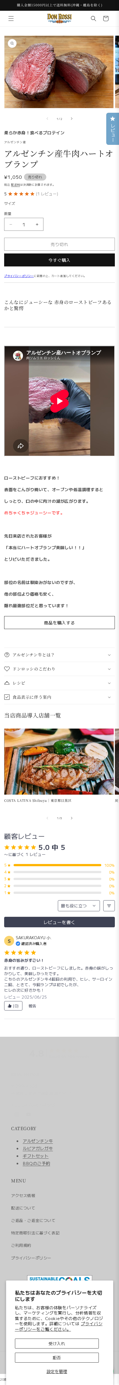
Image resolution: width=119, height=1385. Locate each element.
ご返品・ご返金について (33, 1220)
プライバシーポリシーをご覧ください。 (59, 1326)
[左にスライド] (47, 118)
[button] (11, 18)
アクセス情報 (23, 1195)
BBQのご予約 (36, 1163)
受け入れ (56, 1343)
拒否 (57, 1357)
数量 (8, 213)
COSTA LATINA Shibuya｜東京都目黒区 (37, 800)
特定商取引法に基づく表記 (35, 1232)
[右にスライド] (72, 118)
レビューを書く (59, 922)
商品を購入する (59, 622)
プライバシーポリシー (19, 276)
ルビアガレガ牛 (38, 1148)
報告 (33, 1006)
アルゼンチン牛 (38, 1141)
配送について (23, 1208)
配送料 (15, 184)
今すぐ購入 (59, 260)
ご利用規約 (21, 1245)
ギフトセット (36, 1156)
